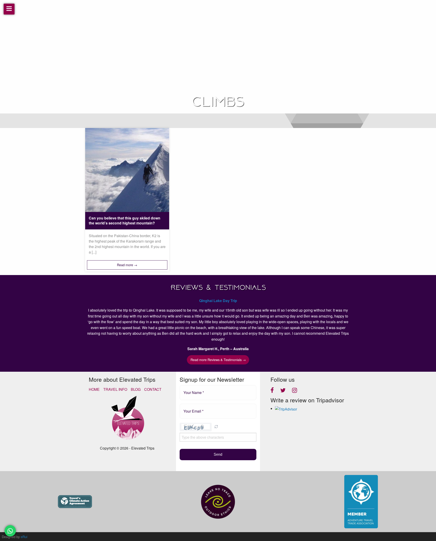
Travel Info (115, 389)
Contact (152, 389)
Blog (136, 389)
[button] (216, 427)
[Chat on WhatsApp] (10, 530)
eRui (24, 536)
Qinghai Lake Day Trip (218, 300)
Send (218, 454)
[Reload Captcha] (216, 426)
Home (94, 389)
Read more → (127, 264)
